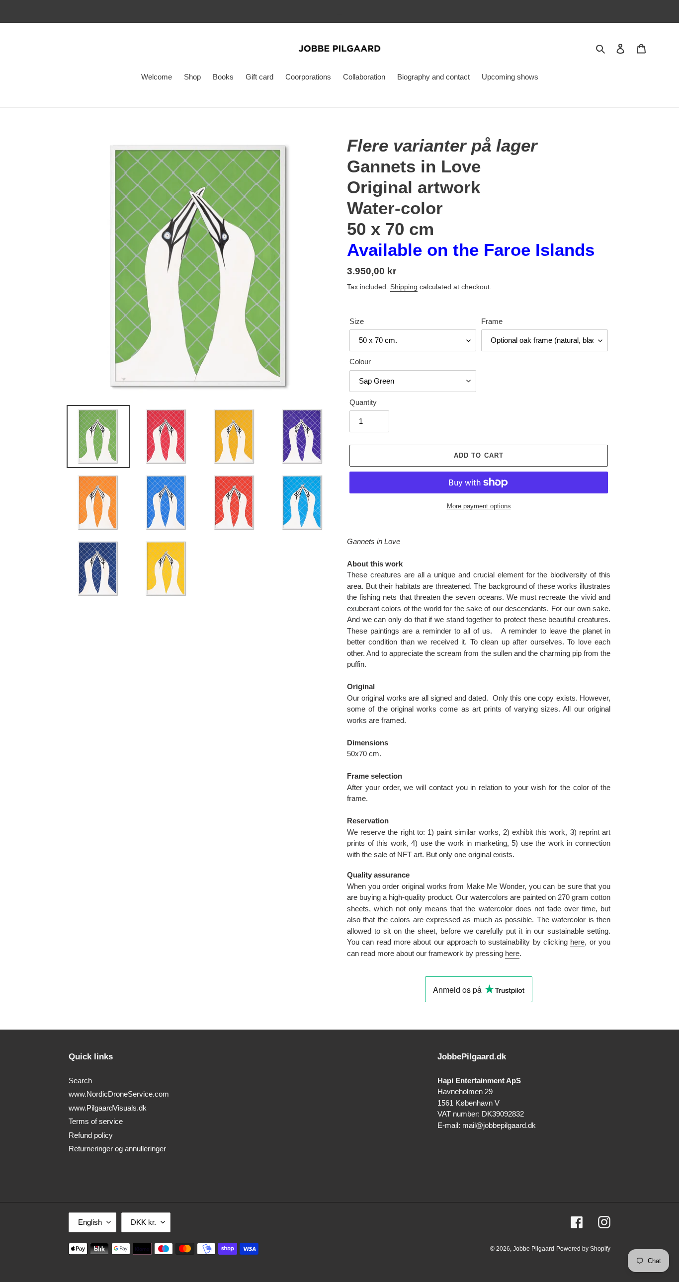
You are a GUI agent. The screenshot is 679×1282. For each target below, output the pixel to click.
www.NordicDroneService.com (119, 1094)
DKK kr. (143, 1222)
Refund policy (91, 1135)
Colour (360, 361)
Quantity (363, 402)
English (90, 1222)
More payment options (479, 506)
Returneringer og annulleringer (117, 1148)
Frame (492, 321)
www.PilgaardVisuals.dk (108, 1108)
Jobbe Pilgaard (533, 1248)
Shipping (404, 287)
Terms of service (96, 1121)
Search (80, 1080)
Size (356, 321)
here (577, 942)
